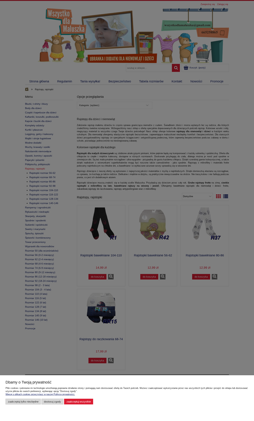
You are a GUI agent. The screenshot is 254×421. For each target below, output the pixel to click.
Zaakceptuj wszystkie (79, 401)
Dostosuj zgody (52, 401)
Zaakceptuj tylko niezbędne (23, 401)
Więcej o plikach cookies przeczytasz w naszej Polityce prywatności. (40, 394)
